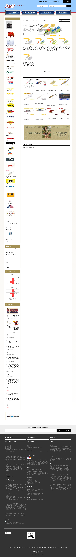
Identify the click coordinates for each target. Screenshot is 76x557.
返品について (29, 547)
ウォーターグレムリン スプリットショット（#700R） (13, 347)
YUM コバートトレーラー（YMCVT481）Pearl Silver (13, 352)
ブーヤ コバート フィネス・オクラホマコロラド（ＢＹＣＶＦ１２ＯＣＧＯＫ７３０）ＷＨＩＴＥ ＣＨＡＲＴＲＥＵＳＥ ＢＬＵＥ (40, 48)
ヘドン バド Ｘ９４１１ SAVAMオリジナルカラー (13, 388)
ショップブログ (59, 547)
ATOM (66, 547)
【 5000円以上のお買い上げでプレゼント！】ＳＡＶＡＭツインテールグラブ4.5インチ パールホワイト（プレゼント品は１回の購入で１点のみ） (13, 366)
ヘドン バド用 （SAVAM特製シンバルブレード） (13, 394)
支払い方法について (15, 547)
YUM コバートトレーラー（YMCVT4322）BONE (13, 335)
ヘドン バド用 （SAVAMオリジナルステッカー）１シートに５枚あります (13, 316)
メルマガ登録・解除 (43, 1)
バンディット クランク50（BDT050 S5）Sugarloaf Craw (64, 116)
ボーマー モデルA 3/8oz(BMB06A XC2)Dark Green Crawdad (13, 375)
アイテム (68, 1)
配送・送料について (22, 547)
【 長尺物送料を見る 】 (9, 476)
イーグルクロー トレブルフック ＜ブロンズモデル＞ (10, 326)
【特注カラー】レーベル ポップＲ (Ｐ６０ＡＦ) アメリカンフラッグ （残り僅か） (40, 88)
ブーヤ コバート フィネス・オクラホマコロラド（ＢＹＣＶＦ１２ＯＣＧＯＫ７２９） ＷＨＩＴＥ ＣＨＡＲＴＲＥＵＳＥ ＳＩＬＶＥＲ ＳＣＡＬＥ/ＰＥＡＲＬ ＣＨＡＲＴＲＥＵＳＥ (52, 48)
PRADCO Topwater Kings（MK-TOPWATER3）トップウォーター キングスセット (64, 102)
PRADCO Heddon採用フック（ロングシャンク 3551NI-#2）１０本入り (13, 358)
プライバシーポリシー (45, 547)
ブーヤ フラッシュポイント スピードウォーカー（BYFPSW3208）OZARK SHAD (29, 117)
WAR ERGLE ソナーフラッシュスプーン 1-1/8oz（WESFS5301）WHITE (29, 102)
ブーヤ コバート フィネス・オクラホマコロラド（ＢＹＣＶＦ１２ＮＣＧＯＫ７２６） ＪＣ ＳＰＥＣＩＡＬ (64, 47)
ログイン (60, 1)
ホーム (10, 547)
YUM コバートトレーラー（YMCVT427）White (40, 101)
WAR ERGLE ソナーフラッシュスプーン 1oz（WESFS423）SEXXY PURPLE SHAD (64, 88)
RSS (63, 547)
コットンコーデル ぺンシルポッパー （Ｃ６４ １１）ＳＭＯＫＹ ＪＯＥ (29, 86)
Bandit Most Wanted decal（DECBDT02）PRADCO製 (16, 328)
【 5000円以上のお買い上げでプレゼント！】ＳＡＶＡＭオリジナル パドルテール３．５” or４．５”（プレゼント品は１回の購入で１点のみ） (13, 381)
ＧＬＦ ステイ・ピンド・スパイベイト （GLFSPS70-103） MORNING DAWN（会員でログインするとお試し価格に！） (52, 102)
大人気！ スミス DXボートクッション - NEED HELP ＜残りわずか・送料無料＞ (13, 399)
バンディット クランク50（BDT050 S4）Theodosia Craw (52, 116)
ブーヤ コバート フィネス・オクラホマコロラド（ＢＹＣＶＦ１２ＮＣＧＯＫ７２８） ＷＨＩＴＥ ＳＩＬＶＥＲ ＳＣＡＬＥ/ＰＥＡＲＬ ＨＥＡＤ (28, 64)
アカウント (50, 1)
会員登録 (55, 1)
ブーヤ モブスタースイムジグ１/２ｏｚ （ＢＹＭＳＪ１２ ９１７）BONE (52, 88)
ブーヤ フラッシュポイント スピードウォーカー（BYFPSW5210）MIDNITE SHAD (40, 117)
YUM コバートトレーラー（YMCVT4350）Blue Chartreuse (13, 405)
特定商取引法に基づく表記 (36, 547)
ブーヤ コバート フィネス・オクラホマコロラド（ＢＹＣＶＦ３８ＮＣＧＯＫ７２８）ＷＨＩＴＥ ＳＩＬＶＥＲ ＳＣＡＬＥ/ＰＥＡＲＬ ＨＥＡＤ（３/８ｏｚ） (28, 48)
